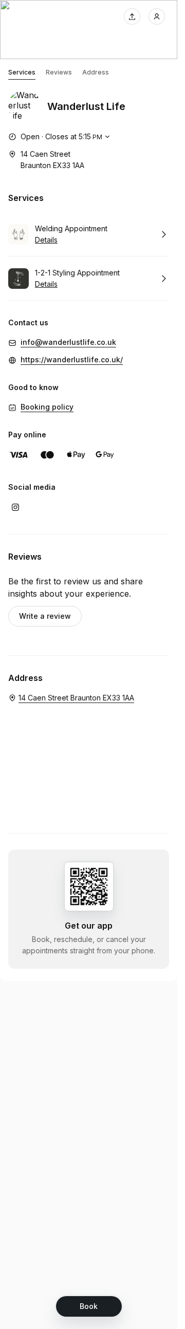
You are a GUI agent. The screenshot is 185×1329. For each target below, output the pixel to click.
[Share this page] (132, 16)
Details (46, 239)
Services (21, 72)
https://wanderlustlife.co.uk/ (72, 359)
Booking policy (47, 406)
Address (95, 72)
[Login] (157, 16)
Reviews (59, 72)
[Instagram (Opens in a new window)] (15, 507)
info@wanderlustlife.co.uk (68, 342)
